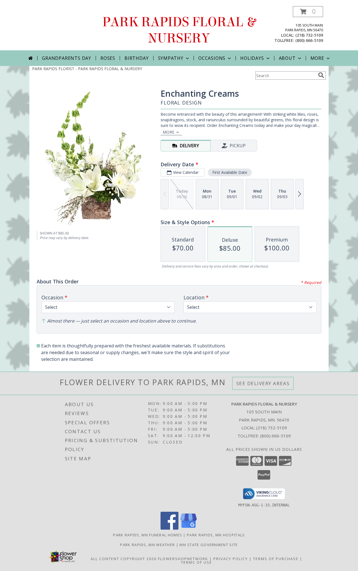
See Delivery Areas (263, 383)
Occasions (211, 58)
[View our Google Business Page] (188, 528)
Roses (107, 58)
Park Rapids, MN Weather (147, 544)
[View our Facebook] (169, 528)
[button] (308, 11)
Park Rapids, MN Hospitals (216, 534)
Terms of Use (196, 562)
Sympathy (170, 58)
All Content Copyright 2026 (124, 558)
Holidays (252, 58)
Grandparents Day (66, 58)
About (287, 58)
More (317, 58)
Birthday (136, 58)
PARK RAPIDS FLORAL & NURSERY (179, 30)
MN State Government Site (209, 544)
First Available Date (229, 172)
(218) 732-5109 (309, 35)
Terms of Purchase (275, 558)
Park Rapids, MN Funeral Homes (147, 534)
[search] (321, 75)
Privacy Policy (230, 558)
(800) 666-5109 (309, 40)
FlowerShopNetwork (183, 558)
